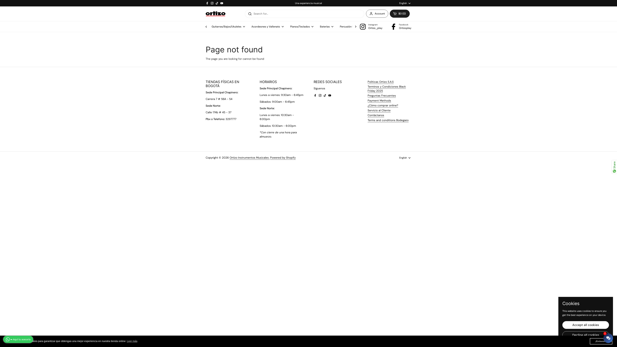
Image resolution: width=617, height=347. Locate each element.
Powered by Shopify (283, 157)
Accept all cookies (585, 325)
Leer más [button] (132, 341)
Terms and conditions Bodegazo (388, 120)
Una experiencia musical (308, 3)
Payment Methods (379, 100)
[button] (400, 14)
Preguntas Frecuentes (382, 95)
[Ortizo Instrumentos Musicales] (215, 13)
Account (380, 13)
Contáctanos (376, 115)
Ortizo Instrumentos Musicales (250, 157)
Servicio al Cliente (379, 110)
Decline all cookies (585, 335)
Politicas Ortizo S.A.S (381, 82)
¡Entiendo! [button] (601, 341)
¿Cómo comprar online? (383, 105)
